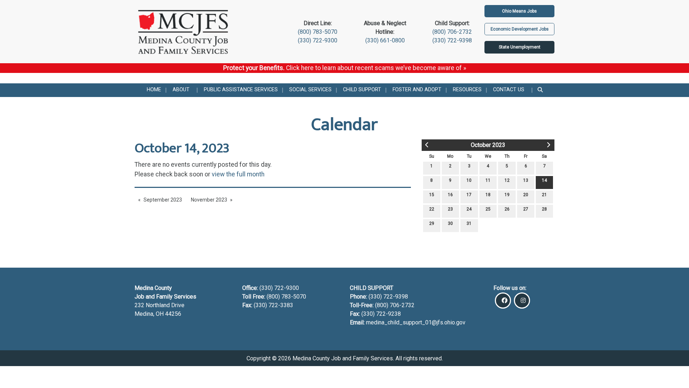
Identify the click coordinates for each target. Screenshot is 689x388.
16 (450, 194)
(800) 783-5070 (317, 31)
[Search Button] (540, 90)
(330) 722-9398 (452, 40)
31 (469, 223)
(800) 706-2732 (452, 31)
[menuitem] (154, 90)
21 (544, 194)
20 (525, 194)
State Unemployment (519, 47)
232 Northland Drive (159, 305)
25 (488, 209)
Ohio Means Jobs (519, 11)
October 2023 (488, 145)
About (181, 90)
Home (154, 90)
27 (525, 209)
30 (450, 223)
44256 (173, 313)
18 (488, 194)
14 (544, 180)
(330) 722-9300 (317, 40)
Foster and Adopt (417, 90)
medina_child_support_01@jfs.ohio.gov (415, 322)
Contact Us (508, 90)
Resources (467, 90)
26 (507, 209)
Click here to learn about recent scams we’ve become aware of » (376, 67)
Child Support (362, 90)
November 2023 (209, 200)
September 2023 (163, 200)
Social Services (310, 90)
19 (507, 194)
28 (544, 209)
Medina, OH (150, 313)
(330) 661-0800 (385, 40)
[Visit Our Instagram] (522, 301)
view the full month (238, 174)
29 (431, 223)
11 (488, 180)
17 (469, 194)
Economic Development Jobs (520, 29)
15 (431, 194)
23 (450, 209)
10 (469, 180)
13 (525, 180)
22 (431, 209)
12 (507, 180)
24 (469, 209)
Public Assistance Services (241, 90)
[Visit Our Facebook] (503, 301)
